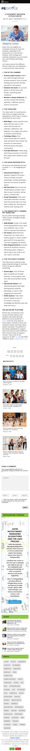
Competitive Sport (10, 679)
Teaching (15, 721)
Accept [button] (12, 748)
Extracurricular (14, 686)
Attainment (16, 665)
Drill (5, 686)
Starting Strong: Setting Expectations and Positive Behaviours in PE (14, 622)
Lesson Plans (8, 696)
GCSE (13, 689)
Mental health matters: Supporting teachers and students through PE (17, 628)
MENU (6, 2)
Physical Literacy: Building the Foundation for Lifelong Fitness (16, 642)
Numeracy (14, 703)
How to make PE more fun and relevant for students (13, 429)
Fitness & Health (23, 631)
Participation (8, 707)
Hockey (21, 693)
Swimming (7, 721)
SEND (22, 717)
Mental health (16, 700)
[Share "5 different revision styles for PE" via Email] (18, 351)
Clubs (14, 672)
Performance (19, 707)
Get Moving (21, 689)
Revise (11, 167)
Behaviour (7, 672)
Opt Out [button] (18, 748)
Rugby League (8, 714)
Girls (5, 693)
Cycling (16, 682)
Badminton (7, 668)
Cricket (20, 679)
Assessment (22, 661)
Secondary (15, 717)
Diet (22, 682)
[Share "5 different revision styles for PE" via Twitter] (11, 351)
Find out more (15, 602)
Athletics (7, 665)
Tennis (15, 724)
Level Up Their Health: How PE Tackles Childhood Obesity (15, 649)
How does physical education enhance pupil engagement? (12, 405)
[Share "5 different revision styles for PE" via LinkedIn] (15, 351)
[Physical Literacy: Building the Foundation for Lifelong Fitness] (4, 643)
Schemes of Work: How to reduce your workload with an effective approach (16, 636)
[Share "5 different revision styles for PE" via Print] (21, 351)
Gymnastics (13, 693)
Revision (13, 710)
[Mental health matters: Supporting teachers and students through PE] (4, 629)
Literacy (6, 700)
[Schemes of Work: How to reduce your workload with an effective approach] (4, 635)
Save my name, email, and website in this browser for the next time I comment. (14, 500)
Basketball (17, 668)
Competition (8, 675)
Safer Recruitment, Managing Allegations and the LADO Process (15, 535)
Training (22, 724)
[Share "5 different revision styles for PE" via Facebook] (8, 351)
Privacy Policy (15, 738)
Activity (13, 661)
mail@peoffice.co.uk (20, 339)
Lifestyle (17, 696)
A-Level (6, 661)
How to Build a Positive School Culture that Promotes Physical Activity (13, 453)
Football (7, 689)
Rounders (22, 710)
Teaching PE (17, 19)
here (16, 337)
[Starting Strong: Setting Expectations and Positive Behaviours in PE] (4, 621)
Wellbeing (7, 728)
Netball (6, 703)
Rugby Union (18, 714)
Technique (7, 724)
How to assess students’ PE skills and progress (14, 382)
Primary (6, 710)
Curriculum (7, 682)
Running (6, 717)
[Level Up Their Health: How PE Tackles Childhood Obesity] (4, 649)
